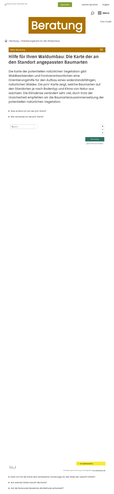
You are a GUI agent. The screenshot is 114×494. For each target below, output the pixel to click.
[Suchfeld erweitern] (92, 13)
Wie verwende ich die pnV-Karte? (27, 116)
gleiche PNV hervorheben (94, 144)
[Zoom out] (102, 129)
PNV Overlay (95, 139)
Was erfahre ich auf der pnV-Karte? (28, 111)
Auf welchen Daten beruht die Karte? (29, 482)
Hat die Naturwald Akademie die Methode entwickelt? (37, 488)
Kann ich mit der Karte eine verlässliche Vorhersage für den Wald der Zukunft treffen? (53, 476)
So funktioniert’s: (86, 464)
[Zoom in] (102, 126)
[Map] (57, 296)
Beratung (14, 41)
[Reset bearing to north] (102, 133)
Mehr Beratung (17, 49)
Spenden (65, 4)
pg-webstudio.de (99, 470)
